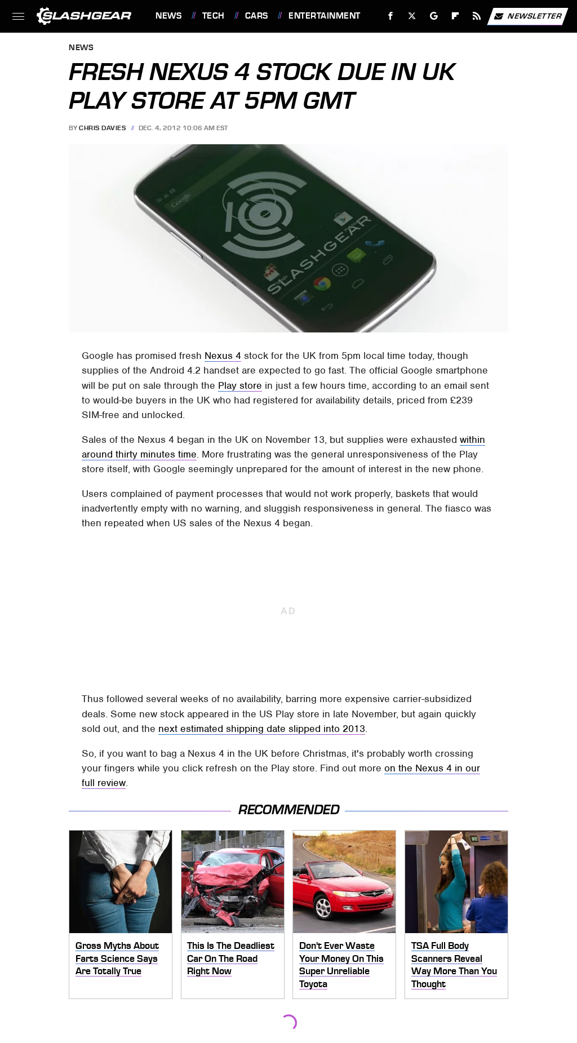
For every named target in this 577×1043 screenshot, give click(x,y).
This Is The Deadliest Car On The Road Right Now (230, 958)
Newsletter (535, 15)
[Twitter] (412, 16)
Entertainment (324, 16)
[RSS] (477, 16)
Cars (256, 16)
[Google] (434, 16)
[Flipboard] (455, 16)
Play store (240, 385)
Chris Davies (102, 128)
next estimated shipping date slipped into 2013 (261, 728)
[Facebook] (391, 16)
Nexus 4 (223, 355)
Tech (213, 16)
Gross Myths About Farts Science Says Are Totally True (117, 958)
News (168, 16)
